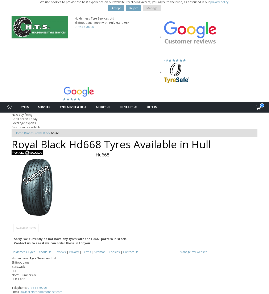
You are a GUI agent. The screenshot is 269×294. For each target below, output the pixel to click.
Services (44, 107)
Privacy (74, 252)
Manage (151, 8)
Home (19, 133)
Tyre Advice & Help (73, 107)
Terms (86, 252)
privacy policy (219, 2)
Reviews (60, 252)
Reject (133, 8)
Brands (29, 133)
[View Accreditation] (177, 73)
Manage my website (193, 252)
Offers (152, 107)
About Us (103, 107)
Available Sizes (26, 228)
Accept (116, 8)
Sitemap (99, 252)
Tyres (24, 107)
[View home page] (40, 27)
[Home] (9, 107)
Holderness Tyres (23, 252)
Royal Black (42, 133)
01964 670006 (84, 27)
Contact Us (128, 107)
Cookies (114, 252)
